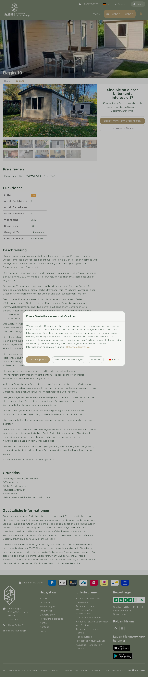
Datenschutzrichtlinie (78, 347)
